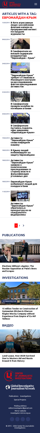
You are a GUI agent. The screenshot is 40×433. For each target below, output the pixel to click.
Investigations (15, 277)
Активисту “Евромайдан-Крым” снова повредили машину (22, 141)
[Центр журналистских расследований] (12, 4)
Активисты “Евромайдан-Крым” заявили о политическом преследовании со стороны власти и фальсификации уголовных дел (22, 168)
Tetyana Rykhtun (9, 301)
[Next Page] (23, 225)
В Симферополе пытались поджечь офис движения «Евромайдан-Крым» (22, 129)
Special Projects (20, 400)
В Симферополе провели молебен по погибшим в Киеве (22, 106)
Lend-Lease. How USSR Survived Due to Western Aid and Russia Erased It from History (18, 358)
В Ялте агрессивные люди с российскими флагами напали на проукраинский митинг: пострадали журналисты (24, 28)
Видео (7, 325)
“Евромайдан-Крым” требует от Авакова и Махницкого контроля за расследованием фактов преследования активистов (24, 81)
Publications (13, 235)
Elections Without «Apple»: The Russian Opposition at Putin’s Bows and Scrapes (19, 268)
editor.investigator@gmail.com (20, 408)
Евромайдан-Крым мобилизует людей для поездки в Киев (24, 183)
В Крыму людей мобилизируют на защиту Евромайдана (23, 152)
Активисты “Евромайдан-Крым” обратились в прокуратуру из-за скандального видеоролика (22, 209)
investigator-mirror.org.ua (20, 413)
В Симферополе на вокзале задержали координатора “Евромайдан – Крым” (23, 54)
